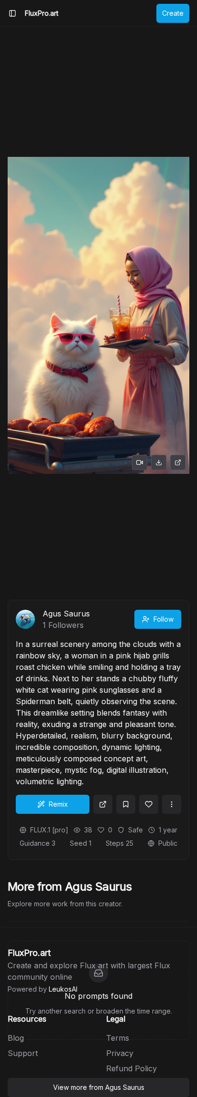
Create (173, 13)
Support (23, 1053)
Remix (58, 804)
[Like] (148, 804)
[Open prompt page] (102, 804)
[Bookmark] (125, 804)
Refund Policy (131, 1068)
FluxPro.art (41, 13)
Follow (163, 619)
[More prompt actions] (171, 804)
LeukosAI (63, 989)
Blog (16, 1038)
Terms (117, 1038)
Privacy (119, 1053)
